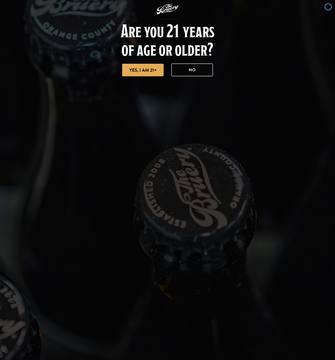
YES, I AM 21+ (143, 70)
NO (192, 70)
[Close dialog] (328, 7)
